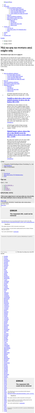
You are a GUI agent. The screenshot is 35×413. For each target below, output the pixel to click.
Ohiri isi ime (13, 25)
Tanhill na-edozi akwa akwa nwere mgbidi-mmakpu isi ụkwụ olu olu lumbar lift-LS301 (18, 100)
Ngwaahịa (6, 6)
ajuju (8, 122)
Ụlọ (5, 4)
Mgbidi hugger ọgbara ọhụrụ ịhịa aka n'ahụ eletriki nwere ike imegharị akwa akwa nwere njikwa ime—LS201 (19, 133)
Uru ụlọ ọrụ (10, 28)
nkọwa (11, 122)
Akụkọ (5, 32)
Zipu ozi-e (3, 205)
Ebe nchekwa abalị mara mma (15, 18)
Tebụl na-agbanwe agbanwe (14, 16)
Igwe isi (9, 15)
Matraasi (12, 20)
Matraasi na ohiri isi (12, 19)
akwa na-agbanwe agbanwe (14, 7)
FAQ (8, 31)
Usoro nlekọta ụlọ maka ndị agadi (19, 13)
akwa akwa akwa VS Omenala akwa (16, 29)
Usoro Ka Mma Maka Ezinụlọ (18, 10)
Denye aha (3, 201)
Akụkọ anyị (7, 26)
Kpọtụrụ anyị (7, 35)
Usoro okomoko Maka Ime (17, 12)
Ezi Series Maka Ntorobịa (17, 9)
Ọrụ (5, 34)
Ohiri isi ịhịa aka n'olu (16, 23)
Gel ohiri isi (13, 22)
